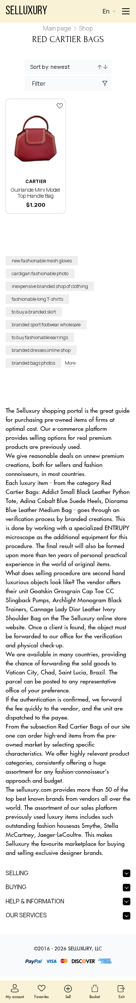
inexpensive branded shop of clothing (50, 286)
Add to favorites (59, 105)
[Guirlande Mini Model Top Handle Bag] (35, 137)
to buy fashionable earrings (40, 337)
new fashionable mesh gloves (42, 261)
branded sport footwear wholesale (46, 324)
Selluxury (26, 11)
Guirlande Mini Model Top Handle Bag (35, 192)
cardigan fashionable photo (40, 273)
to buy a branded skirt (34, 312)
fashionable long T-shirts (37, 299)
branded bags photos (33, 363)
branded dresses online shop (41, 350)
